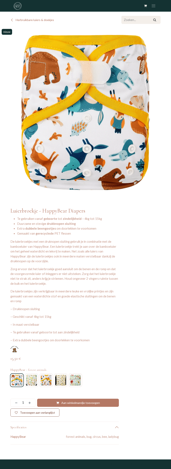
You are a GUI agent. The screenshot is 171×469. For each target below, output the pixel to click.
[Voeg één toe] (30, 403)
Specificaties (18, 427)
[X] (111, 464)
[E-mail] (152, 464)
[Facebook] (101, 464)
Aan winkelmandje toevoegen (80, 403)
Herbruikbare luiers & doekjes (34, 20)
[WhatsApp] (132, 464)
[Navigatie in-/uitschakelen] (153, 6)
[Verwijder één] (15, 403)
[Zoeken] (155, 20)
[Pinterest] (142, 464)
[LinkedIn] (122, 464)
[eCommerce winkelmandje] (146, 6)
